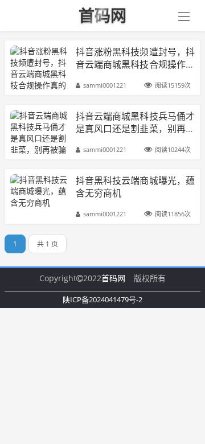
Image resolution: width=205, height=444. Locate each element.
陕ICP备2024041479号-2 (102, 299)
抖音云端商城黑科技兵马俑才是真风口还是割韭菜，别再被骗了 (135, 129)
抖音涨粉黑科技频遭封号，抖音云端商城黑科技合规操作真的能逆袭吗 (135, 65)
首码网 (113, 278)
